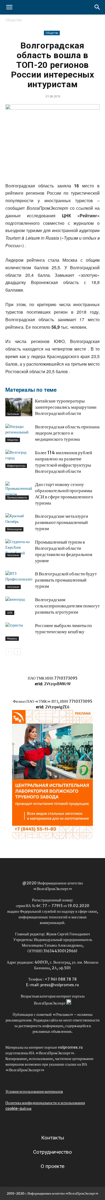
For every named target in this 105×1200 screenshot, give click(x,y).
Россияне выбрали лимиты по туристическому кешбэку (63, 628)
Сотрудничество (52, 1152)
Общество (13, 20)
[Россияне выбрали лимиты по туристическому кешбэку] (18, 631)
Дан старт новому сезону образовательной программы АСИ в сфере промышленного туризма (64, 493)
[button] (9, 7)
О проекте (52, 1166)
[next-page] (17, 651)
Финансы (12, 638)
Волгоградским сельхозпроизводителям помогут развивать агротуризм (67, 606)
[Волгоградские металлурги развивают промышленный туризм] (18, 522)
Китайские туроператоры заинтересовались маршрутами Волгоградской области (65, 407)
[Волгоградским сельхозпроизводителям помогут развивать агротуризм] (18, 606)
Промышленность (17, 497)
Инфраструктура (16, 465)
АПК (10, 612)
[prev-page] (8, 651)
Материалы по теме (31, 390)
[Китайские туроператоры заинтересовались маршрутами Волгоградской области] (18, 407)
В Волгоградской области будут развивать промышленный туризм (66, 580)
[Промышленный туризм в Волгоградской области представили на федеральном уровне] (18, 548)
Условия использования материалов (34, 1091)
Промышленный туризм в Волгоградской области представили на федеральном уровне (63, 551)
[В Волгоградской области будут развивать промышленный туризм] (18, 580)
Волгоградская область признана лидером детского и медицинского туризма (67, 433)
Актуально (13, 414)
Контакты (52, 1138)
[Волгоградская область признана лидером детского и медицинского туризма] (18, 433)
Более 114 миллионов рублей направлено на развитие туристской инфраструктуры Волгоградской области (63, 462)
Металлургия (14, 529)
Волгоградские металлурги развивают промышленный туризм (61, 522)
